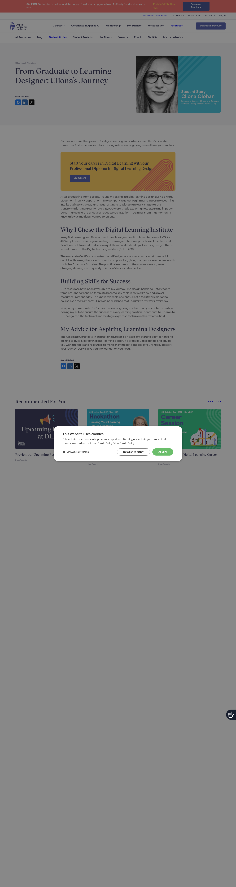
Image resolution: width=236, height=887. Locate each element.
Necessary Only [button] (133, 451)
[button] (76, 452)
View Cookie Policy (124, 443)
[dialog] (118, 443)
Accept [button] (162, 451)
